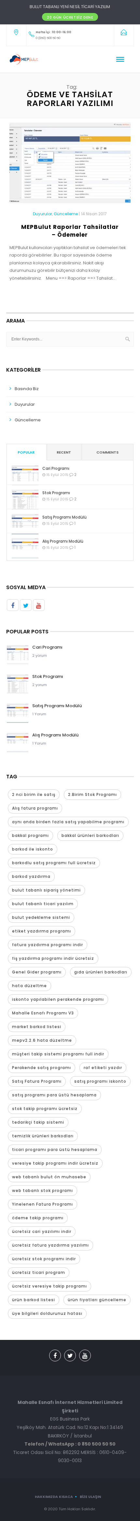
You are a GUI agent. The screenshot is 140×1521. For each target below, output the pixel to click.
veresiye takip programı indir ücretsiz (55, 1163)
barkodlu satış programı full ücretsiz (54, 863)
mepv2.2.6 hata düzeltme (42, 1040)
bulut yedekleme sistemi (41, 917)
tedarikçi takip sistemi (38, 1122)
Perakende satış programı (41, 1067)
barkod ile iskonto (32, 849)
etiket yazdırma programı (41, 931)
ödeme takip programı (37, 1218)
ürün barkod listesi (33, 1300)
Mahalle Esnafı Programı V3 (43, 1013)
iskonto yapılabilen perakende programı (58, 999)
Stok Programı (56, 493)
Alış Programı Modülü (62, 541)
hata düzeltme (29, 985)
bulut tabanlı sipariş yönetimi (46, 890)
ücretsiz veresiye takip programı (49, 1286)
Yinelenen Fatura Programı (42, 1204)
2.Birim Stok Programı (92, 794)
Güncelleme (66, 214)
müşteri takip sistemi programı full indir (58, 1054)
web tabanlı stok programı (42, 1190)
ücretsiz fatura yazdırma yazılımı (50, 1245)
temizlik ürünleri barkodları (43, 1136)
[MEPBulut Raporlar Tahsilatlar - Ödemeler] (70, 166)
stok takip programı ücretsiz (44, 1108)
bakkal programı (30, 835)
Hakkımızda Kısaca (54, 1496)
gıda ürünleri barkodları (100, 972)
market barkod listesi (36, 1026)
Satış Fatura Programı (37, 1081)
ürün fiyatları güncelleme (97, 1300)
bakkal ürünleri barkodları (90, 835)
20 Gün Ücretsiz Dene (70, 17)
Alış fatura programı (35, 808)
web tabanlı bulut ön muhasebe (49, 1177)
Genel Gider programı (37, 972)
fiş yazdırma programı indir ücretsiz (53, 958)
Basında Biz (27, 389)
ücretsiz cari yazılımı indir (41, 1231)
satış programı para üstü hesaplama (54, 1095)
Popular (26, 452)
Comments (107, 452)
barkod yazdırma (31, 876)
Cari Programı (55, 468)
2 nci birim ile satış (33, 794)
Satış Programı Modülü (64, 517)
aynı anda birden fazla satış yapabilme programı (68, 822)
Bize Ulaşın (90, 1496)
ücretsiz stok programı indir (44, 1259)
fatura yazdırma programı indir (47, 944)
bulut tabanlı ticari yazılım (43, 903)
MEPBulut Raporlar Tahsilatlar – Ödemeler (70, 231)
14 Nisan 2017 (94, 214)
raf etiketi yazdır (103, 1067)
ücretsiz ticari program (38, 1272)
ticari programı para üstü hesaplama (54, 1149)
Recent (64, 452)
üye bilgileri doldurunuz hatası (47, 1313)
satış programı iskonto (100, 1081)
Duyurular (42, 214)
